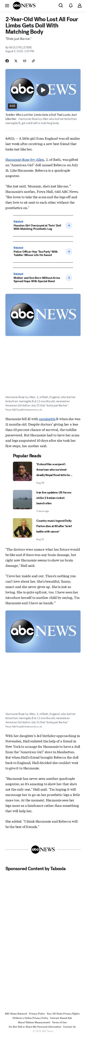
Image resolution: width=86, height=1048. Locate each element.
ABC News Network (16, 1013)
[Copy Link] (33, 61)
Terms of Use (59, 1022)
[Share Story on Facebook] (7, 61)
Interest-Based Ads (61, 1018)
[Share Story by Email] (25, 61)
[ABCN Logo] (24, 6)
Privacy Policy (37, 1013)
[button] (7, 5)
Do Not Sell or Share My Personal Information (35, 1026)
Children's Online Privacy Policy (30, 1018)
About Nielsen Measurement (34, 1022)
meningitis (47, 418)
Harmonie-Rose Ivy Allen (24, 159)
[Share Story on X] (16, 61)
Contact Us (69, 1026)
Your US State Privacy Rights (63, 1013)
